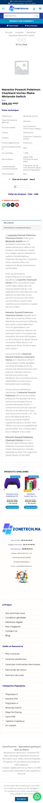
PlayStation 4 (11, 703)
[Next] (38, 494)
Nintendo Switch (13, 708)
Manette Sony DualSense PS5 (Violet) (12, 495)
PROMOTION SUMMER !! (21, 21)
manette (12, 235)
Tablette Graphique (14, 721)
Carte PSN (10, 717)
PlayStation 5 (11, 694)
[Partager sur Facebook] (8, 205)
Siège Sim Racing (13, 712)
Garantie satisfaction (16, 659)
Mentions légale (14, 622)
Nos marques (12, 653)
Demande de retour (16, 670)
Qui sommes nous (15, 613)
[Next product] (19, 40)
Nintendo (14, 756)
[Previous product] (24, 40)
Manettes (30, 32)
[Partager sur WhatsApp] (4, 205)
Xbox (6, 756)
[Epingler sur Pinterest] (17, 205)
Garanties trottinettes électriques (22, 664)
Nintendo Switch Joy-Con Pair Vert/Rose (30, 495)
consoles (19, 32)
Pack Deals (13, 26)
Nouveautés (32, 26)
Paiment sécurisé (14, 675)
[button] (3, 8)
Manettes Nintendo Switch (21, 35)
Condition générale (15, 617)
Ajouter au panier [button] (13, 507)
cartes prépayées (31, 759)
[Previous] (4, 494)
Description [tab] (9, 223)
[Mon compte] (34, 8)
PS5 (37, 753)
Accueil (8, 32)
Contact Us (11, 631)
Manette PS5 (11, 699)
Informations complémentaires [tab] (17, 228)
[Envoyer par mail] (13, 205)
